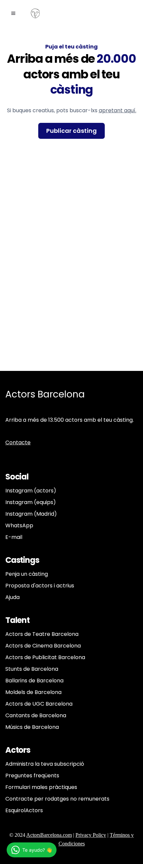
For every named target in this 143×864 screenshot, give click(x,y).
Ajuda (12, 597)
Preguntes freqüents (32, 775)
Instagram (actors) (30, 490)
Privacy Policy (90, 835)
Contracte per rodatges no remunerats (57, 799)
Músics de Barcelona (32, 727)
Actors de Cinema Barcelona (43, 645)
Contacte (18, 442)
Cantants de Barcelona (35, 715)
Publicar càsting (71, 131)
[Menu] (13, 13)
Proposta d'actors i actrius (39, 585)
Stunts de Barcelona (31, 669)
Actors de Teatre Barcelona (41, 634)
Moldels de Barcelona (33, 692)
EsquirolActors (24, 810)
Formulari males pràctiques (41, 787)
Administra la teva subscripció (44, 764)
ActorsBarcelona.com (49, 835)
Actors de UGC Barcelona (38, 704)
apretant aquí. (117, 110)
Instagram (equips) (30, 502)
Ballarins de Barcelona (34, 680)
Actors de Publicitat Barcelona (45, 657)
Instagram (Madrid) (31, 514)
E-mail (13, 537)
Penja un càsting (26, 574)
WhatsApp (19, 525)
